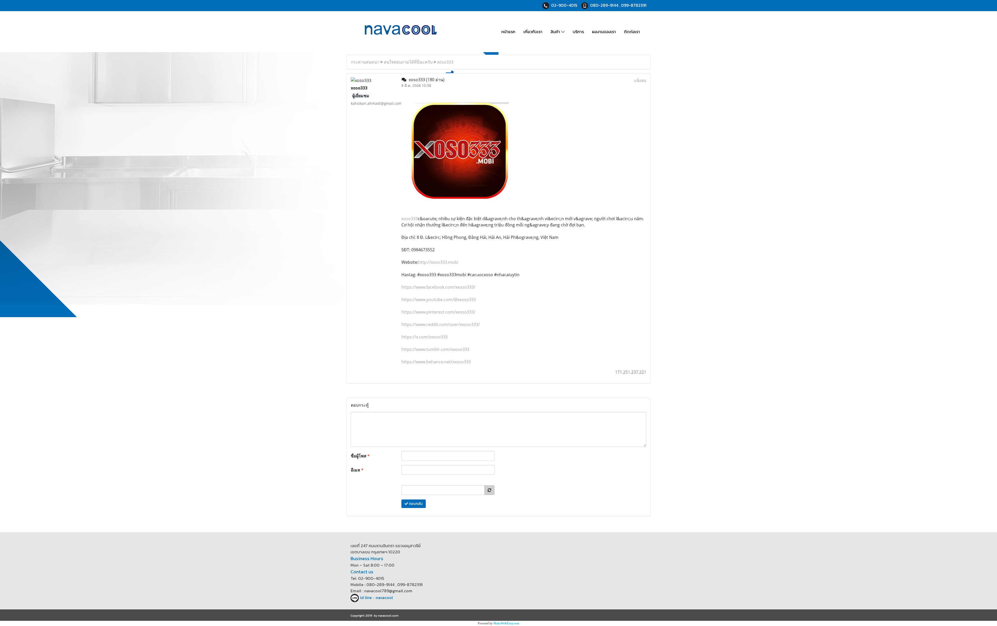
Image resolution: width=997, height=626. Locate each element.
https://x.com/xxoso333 (424, 337)
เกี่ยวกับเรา (532, 32)
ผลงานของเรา (604, 32)
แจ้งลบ (640, 80)
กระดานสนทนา (365, 62)
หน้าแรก (508, 32)
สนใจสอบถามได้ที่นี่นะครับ (408, 62)
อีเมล (357, 470)
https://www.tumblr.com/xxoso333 (435, 349)
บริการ (578, 32)
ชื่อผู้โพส (360, 456)
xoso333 (445, 62)
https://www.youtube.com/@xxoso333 (438, 299)
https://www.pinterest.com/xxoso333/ (438, 312)
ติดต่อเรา (632, 32)
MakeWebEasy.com (506, 623)
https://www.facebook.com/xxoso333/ (438, 287)
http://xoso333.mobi (438, 262)
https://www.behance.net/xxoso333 (436, 362)
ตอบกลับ (415, 503)
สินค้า (555, 32)
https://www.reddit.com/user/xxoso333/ (440, 324)
